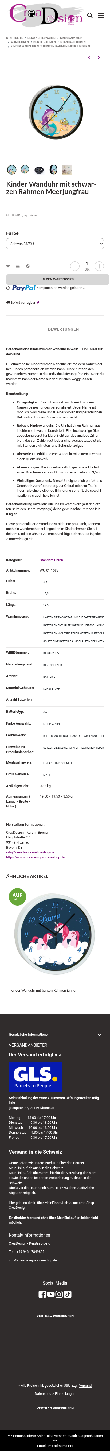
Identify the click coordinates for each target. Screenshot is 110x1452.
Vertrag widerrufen (55, 1316)
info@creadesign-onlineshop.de (30, 852)
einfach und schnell (57, 763)
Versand (34, 215)
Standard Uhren (51, 560)
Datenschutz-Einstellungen (55, 1394)
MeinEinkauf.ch (20, 1168)
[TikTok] (68, 1294)
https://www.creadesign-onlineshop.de (35, 857)
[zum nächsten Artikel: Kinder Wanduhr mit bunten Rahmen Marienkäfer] (99, 57)
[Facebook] (42, 1294)
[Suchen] (90, 15)
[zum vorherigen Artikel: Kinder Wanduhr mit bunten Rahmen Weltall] (89, 57)
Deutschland (52, 665)
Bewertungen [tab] (63, 329)
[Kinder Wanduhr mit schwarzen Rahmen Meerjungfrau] (55, 112)
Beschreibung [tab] (21, 329)
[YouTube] (51, 1294)
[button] (55, 1034)
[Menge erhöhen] (99, 266)
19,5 (46, 593)
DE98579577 (51, 653)
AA (45, 712)
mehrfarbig (51, 724)
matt (46, 774)
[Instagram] (59, 1294)
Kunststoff (51, 688)
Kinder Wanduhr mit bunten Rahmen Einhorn (44, 990)
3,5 (45, 581)
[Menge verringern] (75, 266)
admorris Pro (63, 1446)
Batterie (49, 676)
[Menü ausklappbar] (101, 15)
